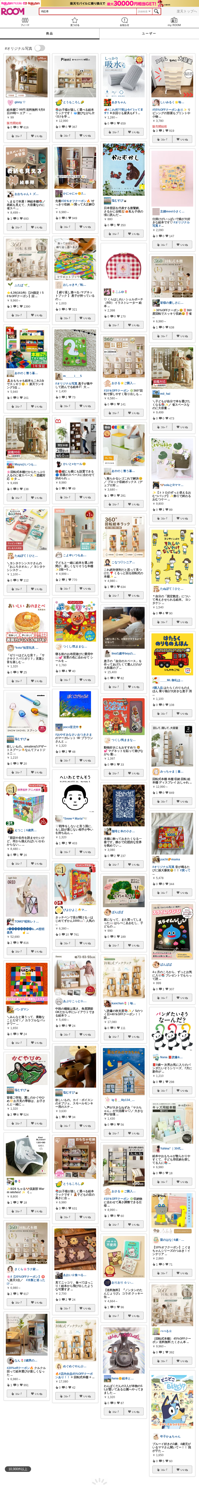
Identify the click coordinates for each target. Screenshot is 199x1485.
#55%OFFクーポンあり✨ (169, 109)
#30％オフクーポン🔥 (75, 201)
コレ (17, 136)
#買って (185, 870)
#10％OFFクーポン (116, 390)
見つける (75, 22)
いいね (38, 136)
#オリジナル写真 (34, 1452)
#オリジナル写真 (163, 867)
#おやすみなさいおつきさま (73, 734)
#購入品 (157, 687)
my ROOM (174, 22)
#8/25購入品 (63, 1451)
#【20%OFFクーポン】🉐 (27, 1276)
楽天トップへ (187, 11)
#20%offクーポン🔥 (20, 1368)
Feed (25, 22)
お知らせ (124, 22)
